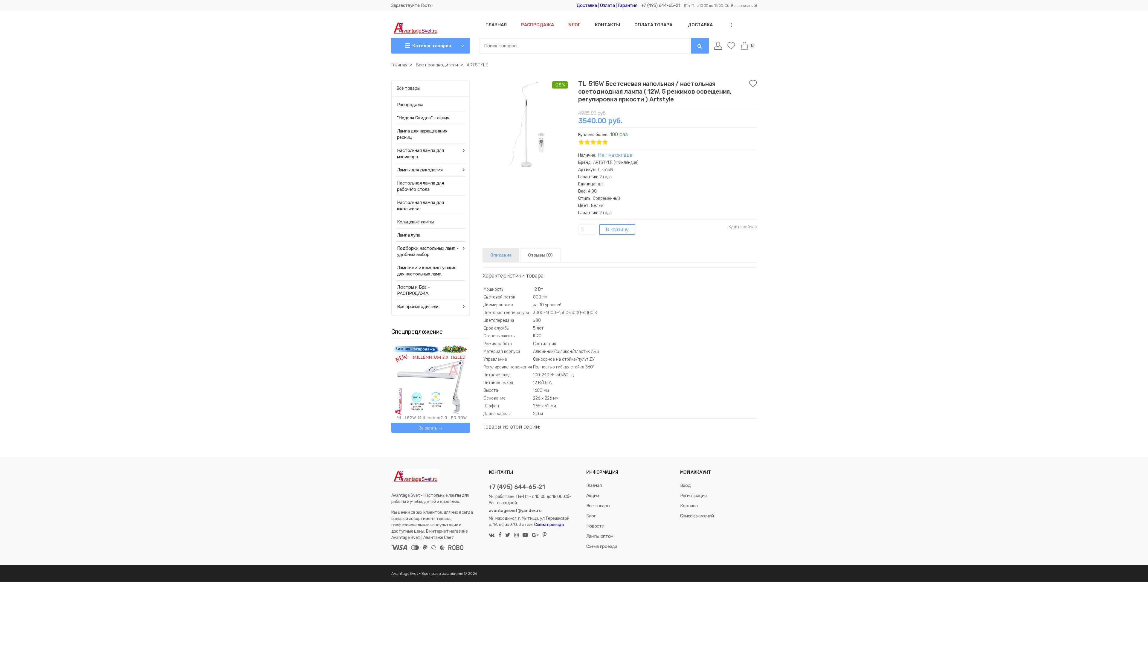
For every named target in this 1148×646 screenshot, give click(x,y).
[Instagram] (516, 535)
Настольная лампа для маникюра (420, 153)
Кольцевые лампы (415, 222)
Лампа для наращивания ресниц (422, 134)
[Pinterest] (543, 535)
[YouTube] (525, 535)
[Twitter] (508, 535)
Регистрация (693, 495)
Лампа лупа (408, 235)
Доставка (587, 5)
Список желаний (697, 516)
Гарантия (627, 5)
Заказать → (431, 428)
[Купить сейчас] (743, 227)
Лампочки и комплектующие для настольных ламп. (427, 271)
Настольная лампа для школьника (420, 205)
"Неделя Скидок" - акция (423, 118)
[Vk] (492, 535)
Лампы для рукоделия (420, 170)
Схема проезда (549, 524)
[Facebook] (500, 535)
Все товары (408, 88)
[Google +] (535, 535)
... (729, 25)
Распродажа (410, 104)
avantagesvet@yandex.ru (515, 510)
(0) (540, 255)
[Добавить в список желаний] (753, 84)
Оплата (607, 5)
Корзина (689, 505)
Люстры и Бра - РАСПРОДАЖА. (413, 290)
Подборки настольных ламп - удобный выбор (428, 251)
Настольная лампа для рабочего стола (420, 186)
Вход (685, 485)
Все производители (418, 306)
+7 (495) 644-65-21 (660, 5)
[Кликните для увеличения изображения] (527, 125)
